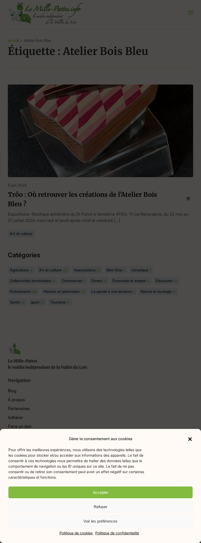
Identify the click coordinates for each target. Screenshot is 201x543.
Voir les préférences (100, 521)
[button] (190, 438)
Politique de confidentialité (117, 533)
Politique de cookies (76, 533)
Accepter (100, 492)
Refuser (100, 507)
